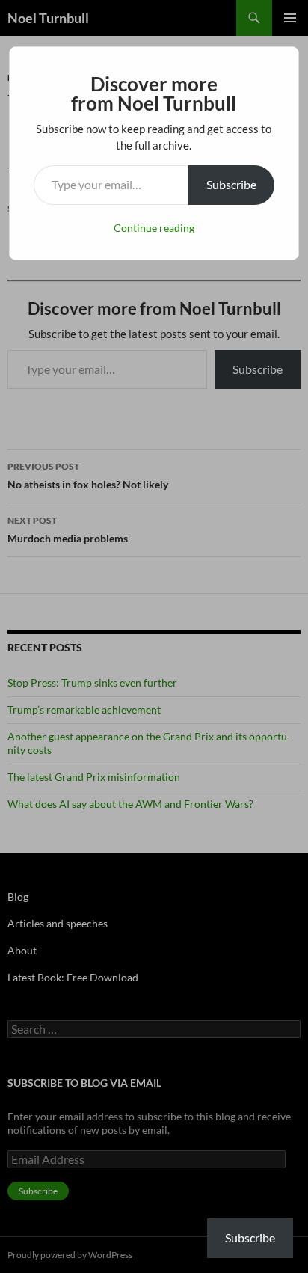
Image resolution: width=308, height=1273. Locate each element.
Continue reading (154, 227)
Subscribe (231, 184)
